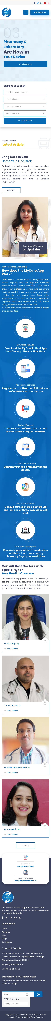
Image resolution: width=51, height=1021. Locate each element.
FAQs (4, 938)
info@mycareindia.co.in (26, 880)
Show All (25, 845)
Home (4, 928)
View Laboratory (25, 64)
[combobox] (25, 99)
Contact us (7, 942)
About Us (6, 932)
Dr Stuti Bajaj (10, 643)
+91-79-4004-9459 (25, 866)
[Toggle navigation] (25, 12)
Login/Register (40, 12)
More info (11, 190)
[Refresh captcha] (27, 994)
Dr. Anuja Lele (10, 829)
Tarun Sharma (11, 705)
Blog (4, 935)
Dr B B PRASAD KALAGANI (15, 767)
